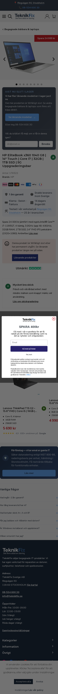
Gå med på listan (29, 349)
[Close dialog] (53, 318)
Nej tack (29, 354)
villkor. (28, 375)
